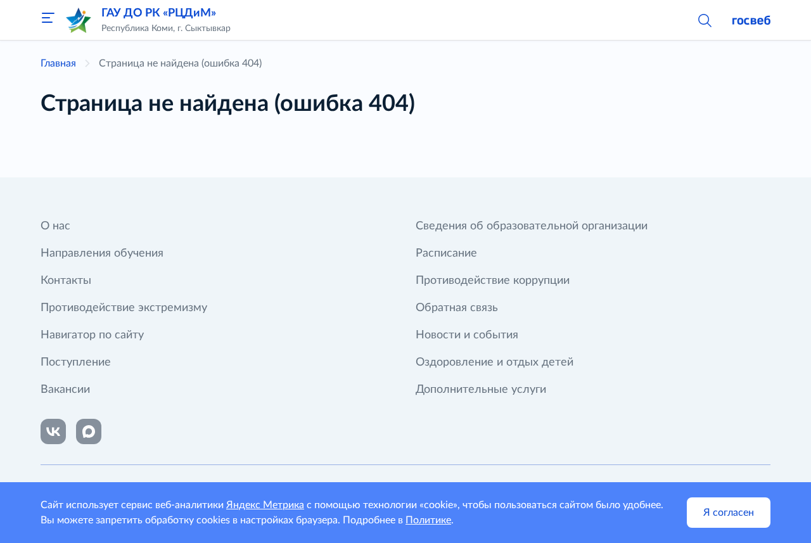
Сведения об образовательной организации (532, 226)
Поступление (76, 362)
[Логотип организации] (78, 20)
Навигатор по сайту (92, 335)
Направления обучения (102, 253)
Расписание (446, 253)
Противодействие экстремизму (124, 308)
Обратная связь (457, 308)
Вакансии (65, 389)
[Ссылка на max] (88, 431)
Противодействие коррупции (493, 280)
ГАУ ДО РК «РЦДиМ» (158, 13)
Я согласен (728, 513)
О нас (55, 226)
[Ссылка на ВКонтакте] (53, 431)
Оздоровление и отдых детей (494, 362)
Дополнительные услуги (481, 389)
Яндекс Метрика (265, 505)
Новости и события (467, 335)
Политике (428, 520)
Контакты (66, 280)
